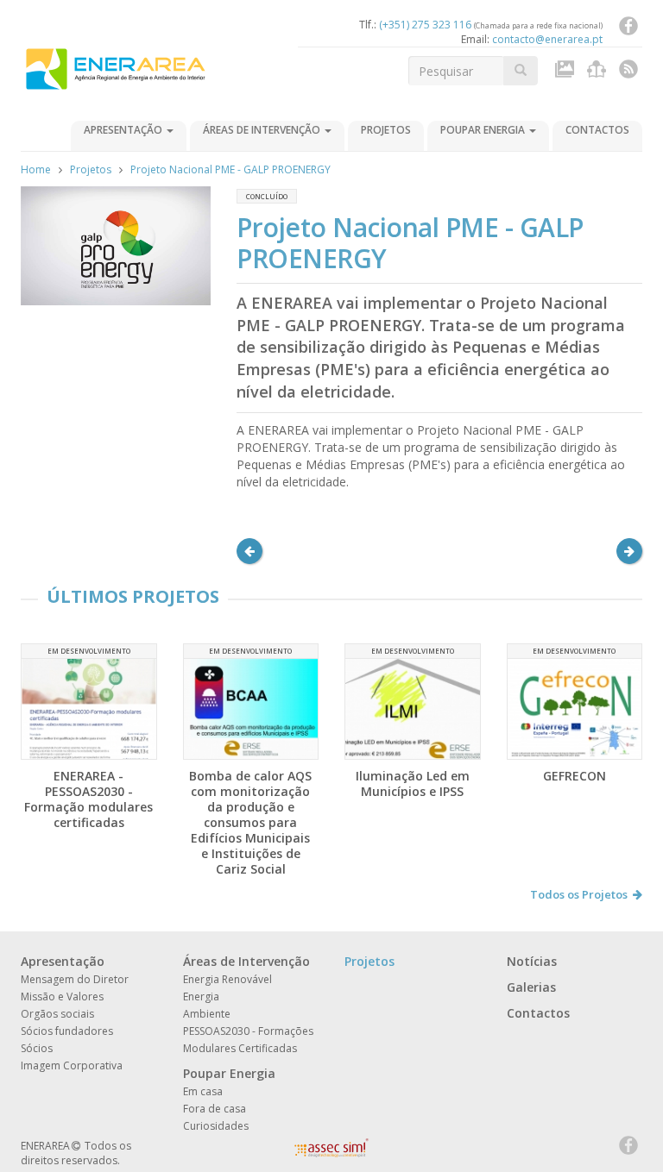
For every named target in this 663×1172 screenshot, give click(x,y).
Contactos (597, 129)
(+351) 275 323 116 (425, 24)
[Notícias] (599, 72)
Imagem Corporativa (72, 1065)
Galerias (531, 987)
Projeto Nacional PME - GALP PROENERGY (230, 169)
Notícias (532, 961)
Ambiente (206, 1013)
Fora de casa (214, 1108)
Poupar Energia (483, 129)
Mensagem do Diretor (75, 979)
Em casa (203, 1091)
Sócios (37, 1048)
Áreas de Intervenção (263, 129)
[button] (249, 551)
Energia (201, 996)
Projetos (386, 129)
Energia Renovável (227, 979)
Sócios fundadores (67, 1031)
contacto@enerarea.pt (547, 39)
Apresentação (124, 129)
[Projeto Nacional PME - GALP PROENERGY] (116, 245)
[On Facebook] (628, 29)
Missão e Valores (62, 996)
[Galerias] (567, 72)
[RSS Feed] (628, 72)
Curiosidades (216, 1126)
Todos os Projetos (579, 894)
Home (36, 169)
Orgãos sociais (57, 1013)
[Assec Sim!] (331, 1152)
